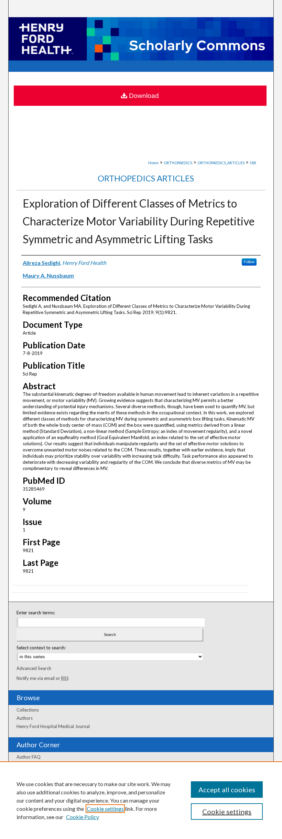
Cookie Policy (82, 817)
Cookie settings (105, 808)
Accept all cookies (226, 789)
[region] (141, 800)
